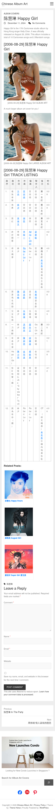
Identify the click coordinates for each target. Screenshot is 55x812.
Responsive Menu (51, 3)
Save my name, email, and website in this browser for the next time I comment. (26, 678)
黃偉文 (18, 221)
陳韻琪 (24, 340)
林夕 (18, 206)
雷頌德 (24, 194)
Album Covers (11, 13)
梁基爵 (24, 294)
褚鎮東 (30, 354)
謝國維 (30, 340)
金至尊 (42, 263)
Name (7, 636)
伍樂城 (24, 314)
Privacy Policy (40, 805)
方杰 (18, 193)
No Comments (38, 23)
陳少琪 (18, 354)
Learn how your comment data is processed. (26, 693)
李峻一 (24, 234)
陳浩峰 (18, 294)
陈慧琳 (10, 583)
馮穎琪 (24, 327)
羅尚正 (30, 327)
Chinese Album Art (15, 3)
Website (7, 661)
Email (7, 648)
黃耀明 (36, 294)
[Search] (48, 782)
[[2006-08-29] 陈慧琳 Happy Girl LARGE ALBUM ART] (27, 137)
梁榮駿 (36, 234)
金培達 (24, 354)
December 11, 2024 (16, 23)
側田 (24, 220)
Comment (9, 602)
